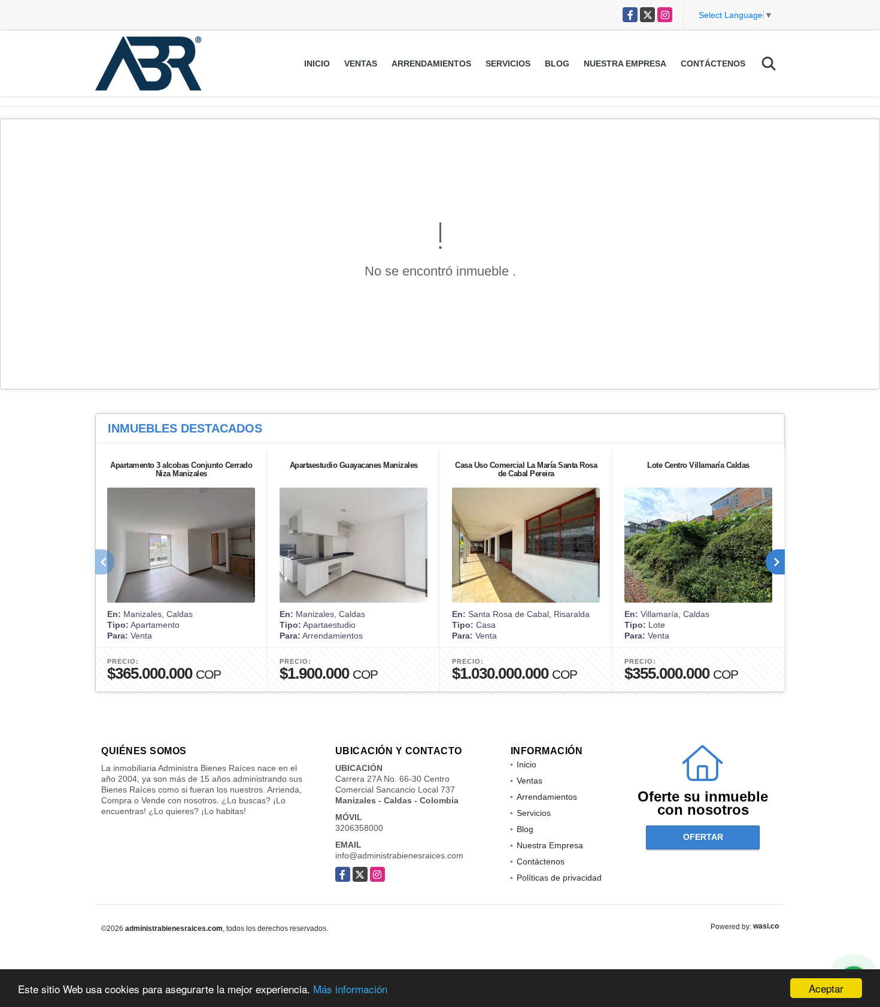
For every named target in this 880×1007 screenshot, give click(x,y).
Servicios (507, 63)
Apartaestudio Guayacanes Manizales (354, 465)
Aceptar (826, 988)
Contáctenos (713, 63)
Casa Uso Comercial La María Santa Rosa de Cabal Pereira (526, 469)
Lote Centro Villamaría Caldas (698, 465)
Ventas (360, 63)
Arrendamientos (431, 63)
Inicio (317, 63)
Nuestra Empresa (625, 63)
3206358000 (359, 828)
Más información (350, 988)
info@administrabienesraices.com (399, 855)
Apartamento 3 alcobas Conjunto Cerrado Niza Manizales (181, 469)
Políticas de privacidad (559, 877)
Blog (557, 63)
